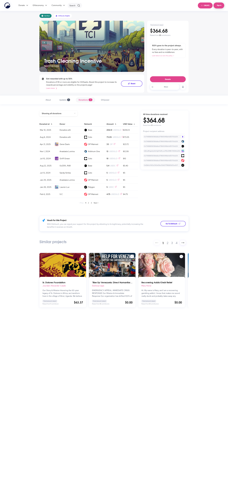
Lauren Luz (64, 187)
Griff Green (65, 158)
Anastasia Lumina (67, 151)
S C (61, 194)
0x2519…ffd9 (65, 165)
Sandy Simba (65, 173)
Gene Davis (65, 144)
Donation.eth (65, 130)
